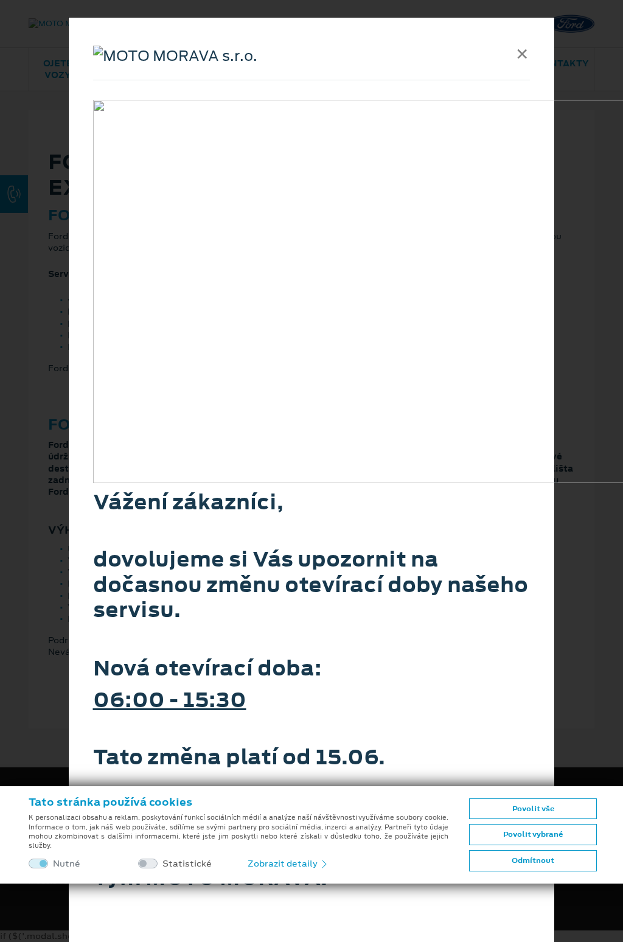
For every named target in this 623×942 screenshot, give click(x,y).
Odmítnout (533, 860)
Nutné (66, 864)
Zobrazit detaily (283, 863)
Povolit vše (533, 809)
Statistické (187, 864)
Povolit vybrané (533, 834)
